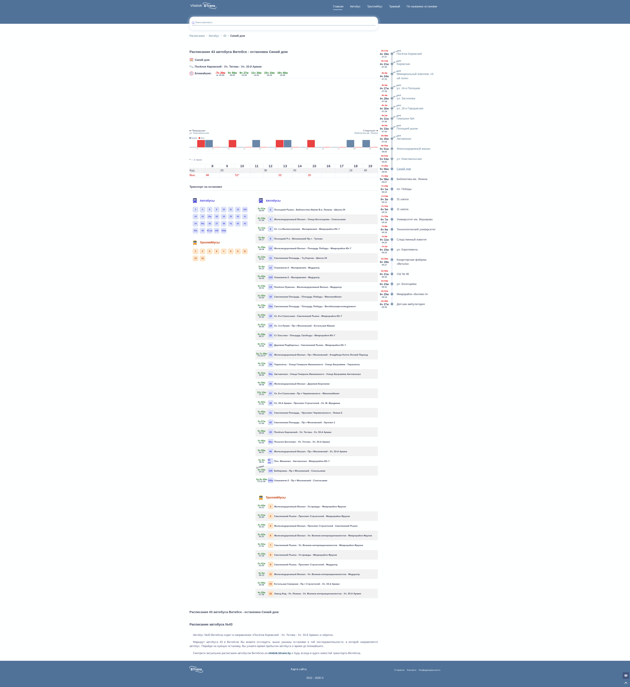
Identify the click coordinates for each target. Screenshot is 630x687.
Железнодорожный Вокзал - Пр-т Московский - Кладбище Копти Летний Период (313, 354)
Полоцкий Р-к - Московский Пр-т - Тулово (290, 238)
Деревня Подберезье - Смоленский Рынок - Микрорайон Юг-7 (302, 345)
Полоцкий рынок (399, 128)
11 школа (394, 209)
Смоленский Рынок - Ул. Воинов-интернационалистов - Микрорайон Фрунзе (310, 545)
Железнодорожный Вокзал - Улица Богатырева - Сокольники (302, 219)
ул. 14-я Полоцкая (400, 88)
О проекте (399, 670)
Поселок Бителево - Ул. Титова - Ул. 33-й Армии (294, 441)
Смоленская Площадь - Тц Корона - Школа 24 (292, 258)
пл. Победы (396, 189)
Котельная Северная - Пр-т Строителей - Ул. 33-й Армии (299, 583)
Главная (338, 6)
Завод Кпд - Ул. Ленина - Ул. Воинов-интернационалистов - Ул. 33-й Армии (309, 593)
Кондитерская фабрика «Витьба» (403, 262)
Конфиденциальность (430, 670)
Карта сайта (298, 669)
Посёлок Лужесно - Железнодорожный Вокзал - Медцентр (300, 287)
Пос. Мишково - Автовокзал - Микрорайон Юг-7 (294, 461)
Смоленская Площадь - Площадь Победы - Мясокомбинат (300, 296)
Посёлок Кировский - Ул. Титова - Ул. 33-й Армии (228, 66)
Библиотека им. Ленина (403, 179)
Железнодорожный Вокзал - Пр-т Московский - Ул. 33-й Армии (302, 451)
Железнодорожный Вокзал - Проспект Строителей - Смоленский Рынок (307, 525)
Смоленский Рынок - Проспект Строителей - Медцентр (298, 564)
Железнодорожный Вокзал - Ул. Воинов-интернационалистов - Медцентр (309, 574)
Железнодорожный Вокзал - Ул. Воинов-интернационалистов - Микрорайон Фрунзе (315, 535)
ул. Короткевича (399, 249)
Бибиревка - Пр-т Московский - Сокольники (291, 470)
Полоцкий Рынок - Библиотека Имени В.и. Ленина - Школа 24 (301, 209)
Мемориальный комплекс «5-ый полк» (407, 74)
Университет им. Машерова (406, 219)
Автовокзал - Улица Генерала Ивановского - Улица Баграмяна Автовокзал (309, 374)
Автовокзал (395, 138)
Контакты (411, 670)
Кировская (395, 63)
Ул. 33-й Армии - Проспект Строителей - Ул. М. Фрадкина (299, 403)
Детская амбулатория (402, 304)
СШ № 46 (394, 274)
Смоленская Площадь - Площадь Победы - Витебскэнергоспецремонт (307, 306)
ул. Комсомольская (401, 159)
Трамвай (394, 6)
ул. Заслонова (397, 98)
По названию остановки (422, 6)
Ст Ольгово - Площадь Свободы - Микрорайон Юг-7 (296, 335)
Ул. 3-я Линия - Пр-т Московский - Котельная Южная (296, 325)
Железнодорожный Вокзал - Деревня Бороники (294, 383)
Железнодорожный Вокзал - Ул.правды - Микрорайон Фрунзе (302, 506)
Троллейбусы (210, 242)
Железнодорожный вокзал (405, 149)
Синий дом (202, 59)
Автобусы (207, 200)
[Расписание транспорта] (209, 5)
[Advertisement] (283, 104)
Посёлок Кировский (401, 53)
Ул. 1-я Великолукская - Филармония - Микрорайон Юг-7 (299, 229)
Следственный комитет (403, 239)
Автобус (355, 6)
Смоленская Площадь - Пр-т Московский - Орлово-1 (296, 422)
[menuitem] (338, 6)
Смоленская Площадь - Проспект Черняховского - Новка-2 (300, 412)
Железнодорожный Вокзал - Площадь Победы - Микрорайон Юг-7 (304, 248)
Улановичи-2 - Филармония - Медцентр (289, 267)
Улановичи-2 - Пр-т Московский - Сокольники (292, 480)
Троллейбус (375, 6)
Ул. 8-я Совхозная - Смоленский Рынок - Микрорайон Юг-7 (300, 316)
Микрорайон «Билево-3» (404, 294)
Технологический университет (408, 229)
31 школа (395, 199)
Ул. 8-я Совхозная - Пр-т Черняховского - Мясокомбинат (299, 393)
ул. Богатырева (398, 284)
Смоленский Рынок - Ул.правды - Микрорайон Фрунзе (297, 554)
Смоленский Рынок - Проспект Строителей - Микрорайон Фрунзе (304, 516)
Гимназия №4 (397, 118)
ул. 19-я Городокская (401, 108)
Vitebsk (196, 6)
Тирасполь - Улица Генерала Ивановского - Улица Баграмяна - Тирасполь (309, 364)
